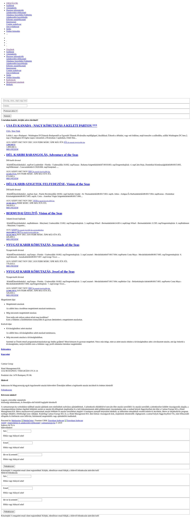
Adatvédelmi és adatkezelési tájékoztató (24, 423)
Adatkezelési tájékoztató (16, 12)
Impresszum (11, 22)
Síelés (8, 29)
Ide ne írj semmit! (10, 454)
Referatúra (6, 349)
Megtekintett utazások (15, 82)
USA (8, 131)
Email (5, 443)
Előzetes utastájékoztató (16, 19)
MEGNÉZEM (12, 149)
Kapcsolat (5, 354)
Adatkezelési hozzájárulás (16, 17)
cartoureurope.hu (48, 423)
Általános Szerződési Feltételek (19, 15)
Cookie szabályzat (13, 24)
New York (16, 131)
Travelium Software (56, 420)
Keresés (7, 116)
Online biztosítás (13, 31)
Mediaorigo (16, 420)
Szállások (10, 5)
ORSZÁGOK (12, 3)
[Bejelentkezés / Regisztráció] (6, 45)
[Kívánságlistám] (6, 40)
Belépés (9, 84)
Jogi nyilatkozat (12, 26)
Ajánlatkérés (11, 8)
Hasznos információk (15, 10)
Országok (10, 49)
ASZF (3, 423)
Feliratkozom (6, 390)
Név (5, 431)
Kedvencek (11, 80)
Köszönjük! (6, 470)
